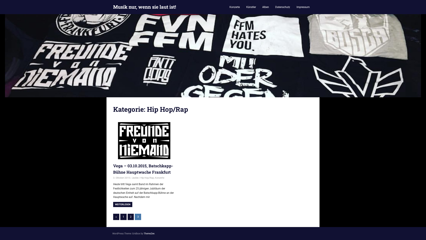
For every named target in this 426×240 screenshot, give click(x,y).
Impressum (303, 7)
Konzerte (234, 7)
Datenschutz (282, 7)
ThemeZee (149, 233)
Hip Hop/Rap (147, 177)
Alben (265, 7)
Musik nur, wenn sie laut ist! (144, 7)
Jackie (135, 177)
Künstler (251, 7)
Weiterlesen (122, 204)
